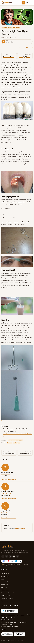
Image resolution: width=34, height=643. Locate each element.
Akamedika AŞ (4, 582)
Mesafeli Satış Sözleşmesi (7, 593)
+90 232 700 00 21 (11, 617)
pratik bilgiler (16, 443)
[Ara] (27, 2)
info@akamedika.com (11, 620)
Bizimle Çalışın (4, 584)
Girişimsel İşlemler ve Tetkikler (11, 27)
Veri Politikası (4, 601)
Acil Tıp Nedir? (5, 573)
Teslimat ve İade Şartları (7, 598)
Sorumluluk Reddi (5, 595)
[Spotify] (17, 556)
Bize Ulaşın (4, 587)
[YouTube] (13, 556)
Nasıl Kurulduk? (5, 576)
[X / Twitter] (2, 556)
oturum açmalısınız (20, 528)
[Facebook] (10, 556)
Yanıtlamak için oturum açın (8, 479)
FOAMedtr (9, 443)
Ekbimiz (3, 579)
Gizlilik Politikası (5, 590)
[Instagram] (6, 556)
